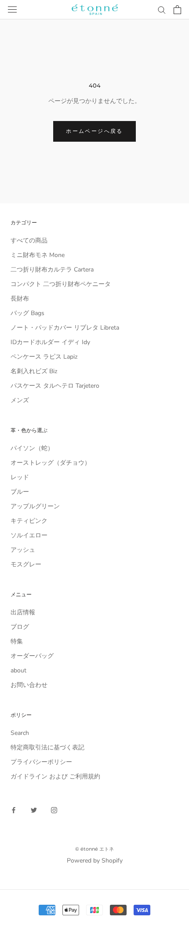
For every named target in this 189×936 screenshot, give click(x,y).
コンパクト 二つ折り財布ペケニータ (61, 284)
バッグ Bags (27, 313)
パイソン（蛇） (32, 448)
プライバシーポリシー (41, 762)
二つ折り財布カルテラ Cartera (52, 269)
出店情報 (23, 612)
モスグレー (26, 564)
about (18, 670)
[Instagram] (54, 810)
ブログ (20, 627)
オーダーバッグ (32, 656)
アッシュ (23, 550)
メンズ (20, 400)
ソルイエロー (29, 535)
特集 (17, 641)
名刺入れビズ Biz (34, 371)
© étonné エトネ (94, 849)
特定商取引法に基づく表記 (47, 747)
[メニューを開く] (12, 9)
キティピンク (29, 521)
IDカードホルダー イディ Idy (50, 342)
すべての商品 (29, 240)
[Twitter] (34, 810)
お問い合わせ (29, 685)
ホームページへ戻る (94, 131)
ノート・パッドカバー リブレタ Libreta (65, 327)
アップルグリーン (35, 506)
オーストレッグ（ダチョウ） (51, 463)
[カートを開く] (177, 9)
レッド (20, 477)
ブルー (20, 492)
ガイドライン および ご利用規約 (55, 776)
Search (20, 733)
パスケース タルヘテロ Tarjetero (55, 386)
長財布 (20, 298)
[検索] (162, 9)
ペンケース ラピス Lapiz (44, 356)
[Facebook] (14, 810)
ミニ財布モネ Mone (38, 255)
